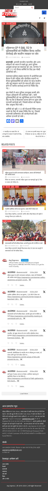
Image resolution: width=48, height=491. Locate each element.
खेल (4, 187)
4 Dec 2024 (33, 330)
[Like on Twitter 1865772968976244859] (17, 324)
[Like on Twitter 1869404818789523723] (17, 304)
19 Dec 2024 (34, 272)
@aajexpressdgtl (22, 272)
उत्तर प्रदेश (5, 464)
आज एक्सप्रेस (26, 57)
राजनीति (4, 221)
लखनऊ (4, 471)
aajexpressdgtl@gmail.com (12, 450)
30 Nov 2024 (34, 350)
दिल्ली (3, 466)
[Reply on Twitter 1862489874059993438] (9, 386)
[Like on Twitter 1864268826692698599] (17, 343)
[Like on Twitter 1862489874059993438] (17, 386)
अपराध (3, 23)
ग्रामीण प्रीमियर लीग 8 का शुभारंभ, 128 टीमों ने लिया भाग (21, 209)
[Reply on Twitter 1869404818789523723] (9, 304)
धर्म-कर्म (4, 474)
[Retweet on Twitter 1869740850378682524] (13, 285)
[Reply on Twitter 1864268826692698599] (9, 343)
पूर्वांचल (12, 187)
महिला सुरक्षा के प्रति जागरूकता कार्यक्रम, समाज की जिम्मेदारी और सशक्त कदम (23, 173)
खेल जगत (8, 187)
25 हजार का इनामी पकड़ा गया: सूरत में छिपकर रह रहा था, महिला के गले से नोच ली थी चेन (35, 133)
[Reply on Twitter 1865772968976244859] (9, 324)
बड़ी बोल (25, 4)
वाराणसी (30, 4)
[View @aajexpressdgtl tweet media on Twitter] (30, 279)
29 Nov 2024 (34, 371)
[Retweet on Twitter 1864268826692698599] (13, 343)
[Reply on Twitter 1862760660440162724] (9, 364)
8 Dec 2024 (33, 311)
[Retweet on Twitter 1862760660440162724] (13, 364)
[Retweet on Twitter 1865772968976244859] (13, 324)
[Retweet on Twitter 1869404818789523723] (13, 304)
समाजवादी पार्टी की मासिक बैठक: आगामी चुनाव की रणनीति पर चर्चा (23, 243)
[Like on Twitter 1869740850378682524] (17, 285)
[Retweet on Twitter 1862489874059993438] (13, 386)
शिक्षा (3, 476)
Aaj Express (11, 272)
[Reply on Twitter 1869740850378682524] (9, 285)
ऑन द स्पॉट (19, 4)
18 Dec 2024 (34, 292)
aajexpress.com (28, 419)
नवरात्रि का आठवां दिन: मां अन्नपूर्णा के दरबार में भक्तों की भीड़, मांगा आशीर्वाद (12, 133)
